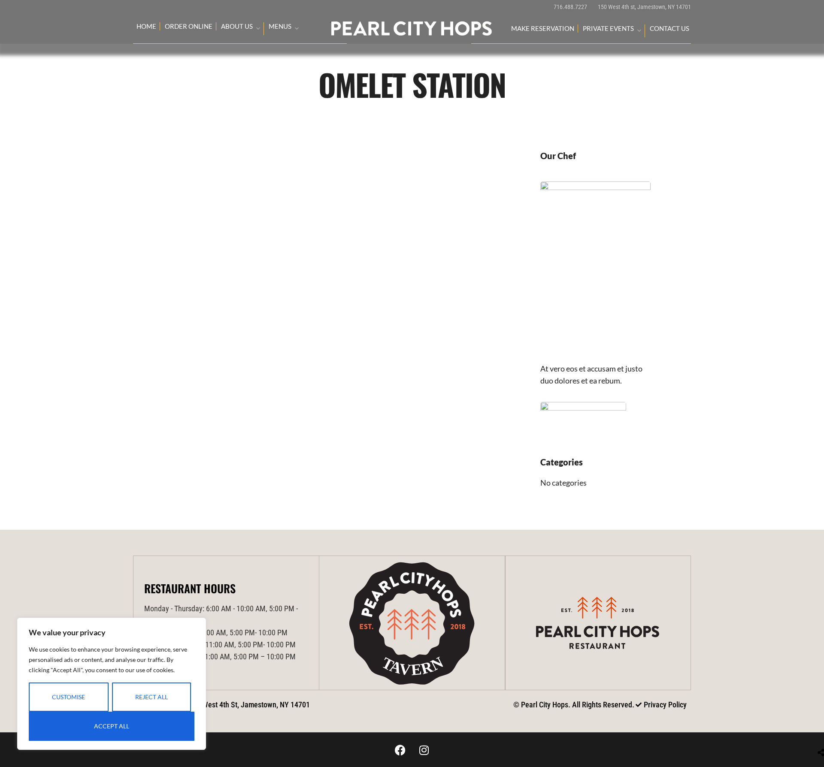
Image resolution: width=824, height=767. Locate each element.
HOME (146, 26)
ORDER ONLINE (188, 26)
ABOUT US (237, 26)
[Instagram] (424, 750)
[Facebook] (400, 750)
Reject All (151, 697)
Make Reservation (542, 28)
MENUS (280, 26)
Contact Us (669, 28)
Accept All (111, 726)
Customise (68, 697)
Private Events (608, 28)
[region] (111, 684)
